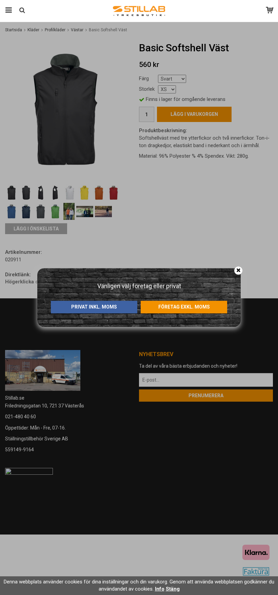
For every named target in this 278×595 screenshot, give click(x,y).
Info (159, 589)
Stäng (173, 589)
